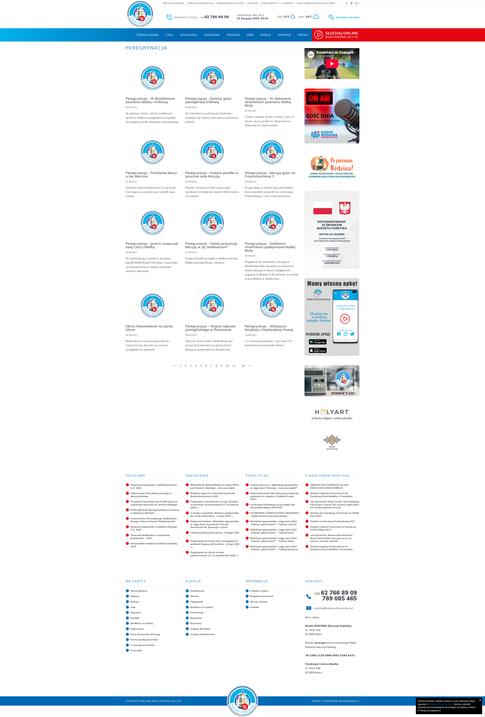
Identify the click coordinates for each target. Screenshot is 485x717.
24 (243, 365)
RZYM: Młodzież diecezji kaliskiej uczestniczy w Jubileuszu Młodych (155, 511)
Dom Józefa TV (270, 3)
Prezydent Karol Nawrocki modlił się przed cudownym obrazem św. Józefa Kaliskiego (154, 503)
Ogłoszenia (212, 34)
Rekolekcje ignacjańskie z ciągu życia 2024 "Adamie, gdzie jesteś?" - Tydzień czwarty (273, 523)
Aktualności (188, 34)
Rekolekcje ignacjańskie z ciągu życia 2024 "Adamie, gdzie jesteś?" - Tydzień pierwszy (274, 548)
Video (250, 34)
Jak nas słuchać (259, 601)
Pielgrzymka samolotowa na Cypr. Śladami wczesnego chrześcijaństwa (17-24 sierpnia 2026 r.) (214, 504)
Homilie (194, 596)
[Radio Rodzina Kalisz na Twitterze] (351, 3)
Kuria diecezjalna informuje (145, 634)
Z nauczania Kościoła (142, 645)
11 (233, 365)
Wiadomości (197, 590)
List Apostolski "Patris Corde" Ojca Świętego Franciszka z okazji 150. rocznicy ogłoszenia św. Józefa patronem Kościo (334, 504)
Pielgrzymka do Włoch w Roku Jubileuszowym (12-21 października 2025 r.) (214, 554)
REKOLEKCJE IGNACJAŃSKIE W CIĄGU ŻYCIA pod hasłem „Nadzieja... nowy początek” (214, 486)
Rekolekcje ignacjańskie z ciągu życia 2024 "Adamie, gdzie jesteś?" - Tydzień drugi (273, 540)
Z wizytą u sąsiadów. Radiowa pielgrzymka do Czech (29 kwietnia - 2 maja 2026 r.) (214, 514)
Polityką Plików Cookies (440, 704)
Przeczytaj (136, 650)
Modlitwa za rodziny (142, 623)
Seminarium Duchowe (230, 3)
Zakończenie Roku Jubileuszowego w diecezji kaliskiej (151, 495)
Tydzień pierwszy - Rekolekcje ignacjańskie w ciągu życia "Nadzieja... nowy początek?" (274, 486)
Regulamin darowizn (261, 596)
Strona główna (139, 590)
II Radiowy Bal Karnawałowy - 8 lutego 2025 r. (214, 534)
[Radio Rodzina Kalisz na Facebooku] (346, 3)
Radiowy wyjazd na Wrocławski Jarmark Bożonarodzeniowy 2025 (212, 495)
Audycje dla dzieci (200, 628)
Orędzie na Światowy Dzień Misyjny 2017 (332, 521)
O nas (169, 34)
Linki (133, 607)
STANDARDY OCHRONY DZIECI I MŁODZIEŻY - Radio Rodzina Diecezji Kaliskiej (274, 514)
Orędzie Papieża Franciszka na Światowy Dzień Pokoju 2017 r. (333, 528)
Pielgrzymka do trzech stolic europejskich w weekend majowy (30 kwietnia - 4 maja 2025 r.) (214, 544)
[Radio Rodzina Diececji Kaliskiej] (140, 14)
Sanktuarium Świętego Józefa (316, 3)
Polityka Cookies (259, 590)
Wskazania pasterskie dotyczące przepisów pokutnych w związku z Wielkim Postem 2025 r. (274, 496)
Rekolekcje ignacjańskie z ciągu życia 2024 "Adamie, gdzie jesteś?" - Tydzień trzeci (273, 531)
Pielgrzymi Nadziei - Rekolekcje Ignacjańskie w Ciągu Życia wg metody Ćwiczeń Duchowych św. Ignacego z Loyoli (214, 524)
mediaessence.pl (349, 701)
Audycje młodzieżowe (202, 634)
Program (233, 34)
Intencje (265, 34)
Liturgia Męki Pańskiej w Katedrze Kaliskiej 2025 (154, 545)
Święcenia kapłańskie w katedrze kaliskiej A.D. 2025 (154, 528)
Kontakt (303, 34)
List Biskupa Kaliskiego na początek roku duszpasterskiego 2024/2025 (272, 506)
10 (227, 365)
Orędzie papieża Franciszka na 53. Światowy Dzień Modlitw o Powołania (331, 548)
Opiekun (252, 3)
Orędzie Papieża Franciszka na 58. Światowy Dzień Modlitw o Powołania (331, 495)
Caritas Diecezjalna (200, 3)
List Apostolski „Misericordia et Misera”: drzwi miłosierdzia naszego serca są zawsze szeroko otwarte (332, 538)
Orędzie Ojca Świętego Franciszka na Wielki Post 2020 (334, 514)
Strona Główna (148, 34)
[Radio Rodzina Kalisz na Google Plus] (357, 3)
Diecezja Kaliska (173, 3)
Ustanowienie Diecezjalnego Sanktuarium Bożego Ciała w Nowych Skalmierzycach (154, 520)
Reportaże (196, 618)
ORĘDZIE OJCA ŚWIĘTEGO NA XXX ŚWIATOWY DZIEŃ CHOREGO (329, 486)
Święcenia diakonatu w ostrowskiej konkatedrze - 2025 (150, 537)
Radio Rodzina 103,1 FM (341, 35)
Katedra (287, 3)
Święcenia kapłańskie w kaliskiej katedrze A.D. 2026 (154, 486)
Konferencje (196, 612)
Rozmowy (196, 623)
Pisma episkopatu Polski (144, 639)
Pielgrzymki (196, 601)
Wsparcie (284, 34)
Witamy (135, 596)
